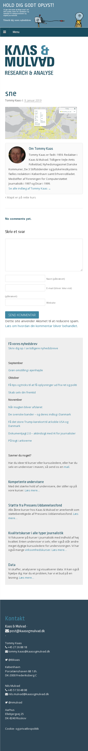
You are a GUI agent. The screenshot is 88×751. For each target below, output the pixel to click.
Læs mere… (32, 490)
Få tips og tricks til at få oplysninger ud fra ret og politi (42, 385)
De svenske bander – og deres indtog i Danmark (39, 414)
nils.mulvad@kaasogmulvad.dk (28, 694)
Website (51, 302)
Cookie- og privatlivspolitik (22, 729)
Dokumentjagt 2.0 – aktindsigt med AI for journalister (42, 433)
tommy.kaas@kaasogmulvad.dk (29, 651)
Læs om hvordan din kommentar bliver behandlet (41, 326)
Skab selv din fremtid (22, 392)
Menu (16, 32)
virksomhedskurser (37, 550)
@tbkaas (14, 660)
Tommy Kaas (13, 100)
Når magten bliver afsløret (25, 407)
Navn (55, 278)
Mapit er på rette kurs (21, 197)
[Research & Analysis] (29, 72)
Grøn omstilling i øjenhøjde (25, 370)
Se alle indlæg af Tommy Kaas (30, 188)
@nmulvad (15, 702)
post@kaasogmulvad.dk (27, 631)
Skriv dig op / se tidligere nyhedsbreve (33, 348)
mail (66, 467)
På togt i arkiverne (20, 440)
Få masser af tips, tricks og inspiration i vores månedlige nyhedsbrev (44, 14)
